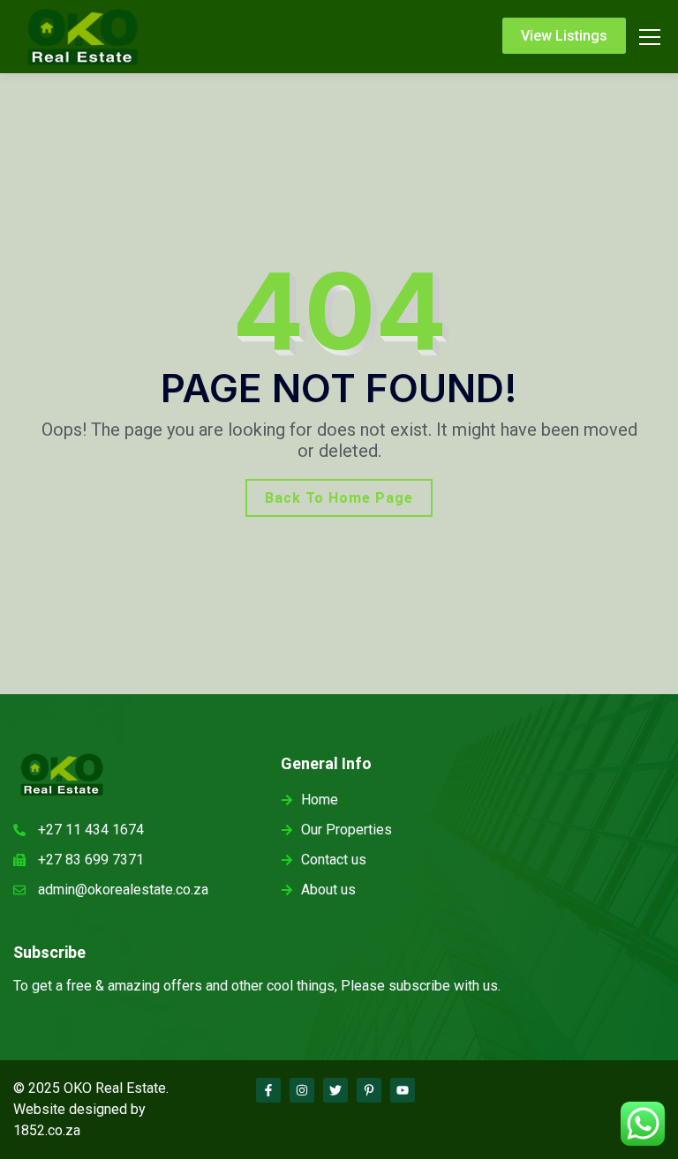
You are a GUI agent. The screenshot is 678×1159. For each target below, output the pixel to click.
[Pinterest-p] (369, 1090)
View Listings (564, 35)
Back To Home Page (339, 498)
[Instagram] (302, 1090)
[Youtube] (402, 1090)
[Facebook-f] (268, 1090)
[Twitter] (335, 1090)
